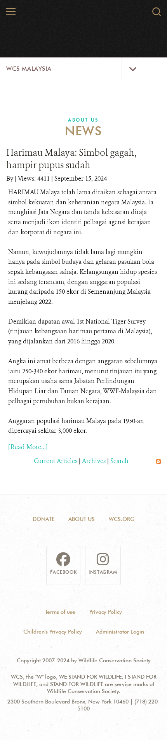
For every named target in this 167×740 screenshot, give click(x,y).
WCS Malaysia (28, 68)
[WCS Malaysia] (84, 26)
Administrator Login (120, 632)
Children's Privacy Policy (52, 632)
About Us (83, 120)
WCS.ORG (121, 519)
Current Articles (55, 461)
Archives (94, 461)
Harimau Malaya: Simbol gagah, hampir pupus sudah (71, 158)
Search (119, 461)
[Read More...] (28, 447)
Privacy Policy (105, 612)
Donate (43, 519)
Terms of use (60, 612)
